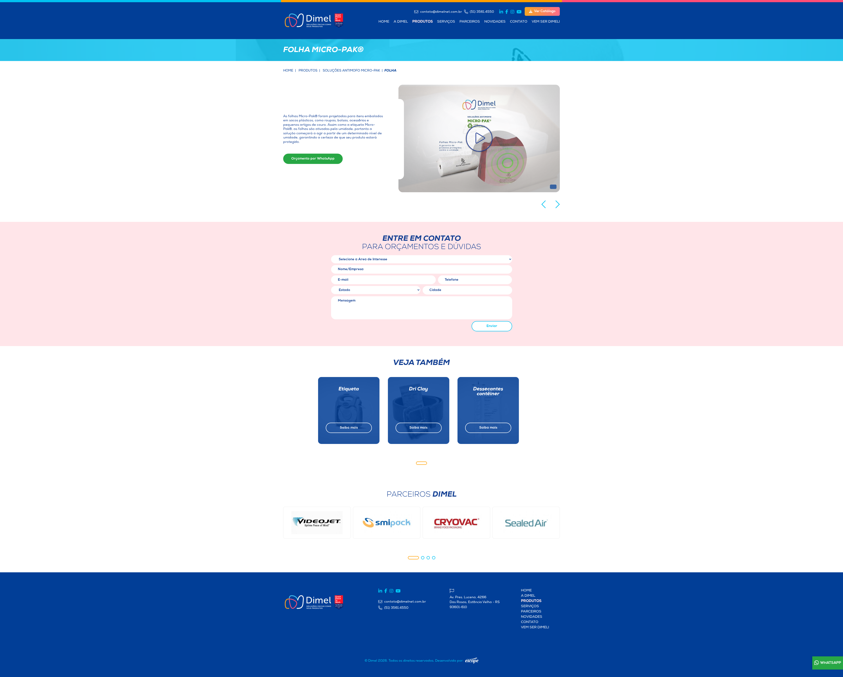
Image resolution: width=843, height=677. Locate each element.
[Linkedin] (501, 12)
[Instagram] (512, 12)
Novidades (495, 21)
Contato (518, 21)
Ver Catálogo (544, 11)
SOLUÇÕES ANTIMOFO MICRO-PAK (351, 70)
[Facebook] (506, 12)
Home (383, 21)
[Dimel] (314, 19)
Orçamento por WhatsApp (313, 158)
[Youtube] (519, 12)
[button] (543, 204)
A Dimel (401, 21)
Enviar (491, 326)
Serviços (446, 21)
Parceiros (469, 21)
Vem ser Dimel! (546, 21)
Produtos (422, 21)
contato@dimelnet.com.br (440, 11)
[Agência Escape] (471, 660)
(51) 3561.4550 (481, 11)
